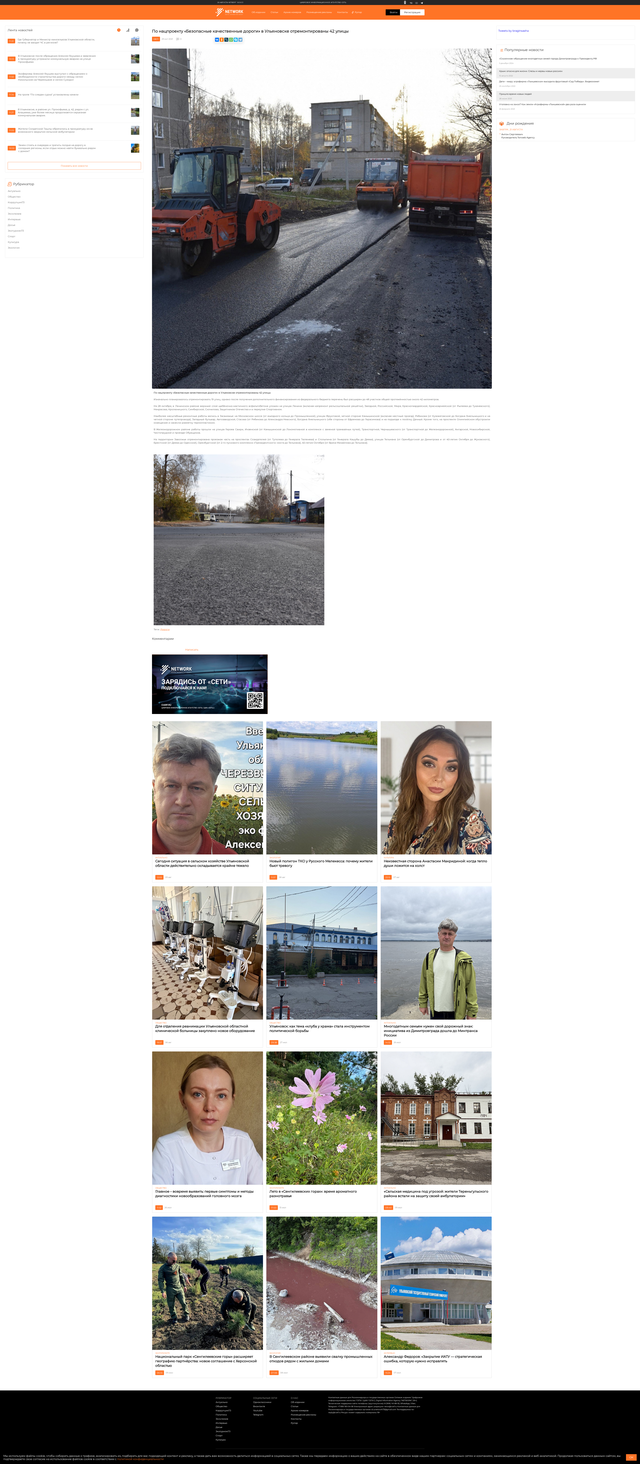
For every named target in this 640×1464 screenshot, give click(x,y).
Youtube (257, 1410)
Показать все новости (74, 165)
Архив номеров (299, 1410)
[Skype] (236, 40)
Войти (394, 12)
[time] (119, 30)
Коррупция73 (16, 202)
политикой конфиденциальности (140, 1459)
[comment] (137, 30)
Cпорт (11, 236)
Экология (14, 247)
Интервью (14, 219)
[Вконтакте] (411, 2)
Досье (11, 225)
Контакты (342, 12)
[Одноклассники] (405, 2)
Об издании (258, 12)
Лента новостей (20, 30)
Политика (14, 208)
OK (631, 1457)
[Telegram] (422, 2)
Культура (13, 242)
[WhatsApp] (231, 40)
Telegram (258, 1414)
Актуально (14, 191)
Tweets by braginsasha (513, 30)
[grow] (128, 30)
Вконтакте (259, 1406)
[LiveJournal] (226, 40)
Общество (14, 196)
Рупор (358, 12)
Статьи (294, 1406)
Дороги (165, 629)
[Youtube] (417, 2)
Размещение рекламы (319, 12)
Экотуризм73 (16, 230)
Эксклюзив (14, 213)
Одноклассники (262, 1402)
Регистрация (412, 12)
